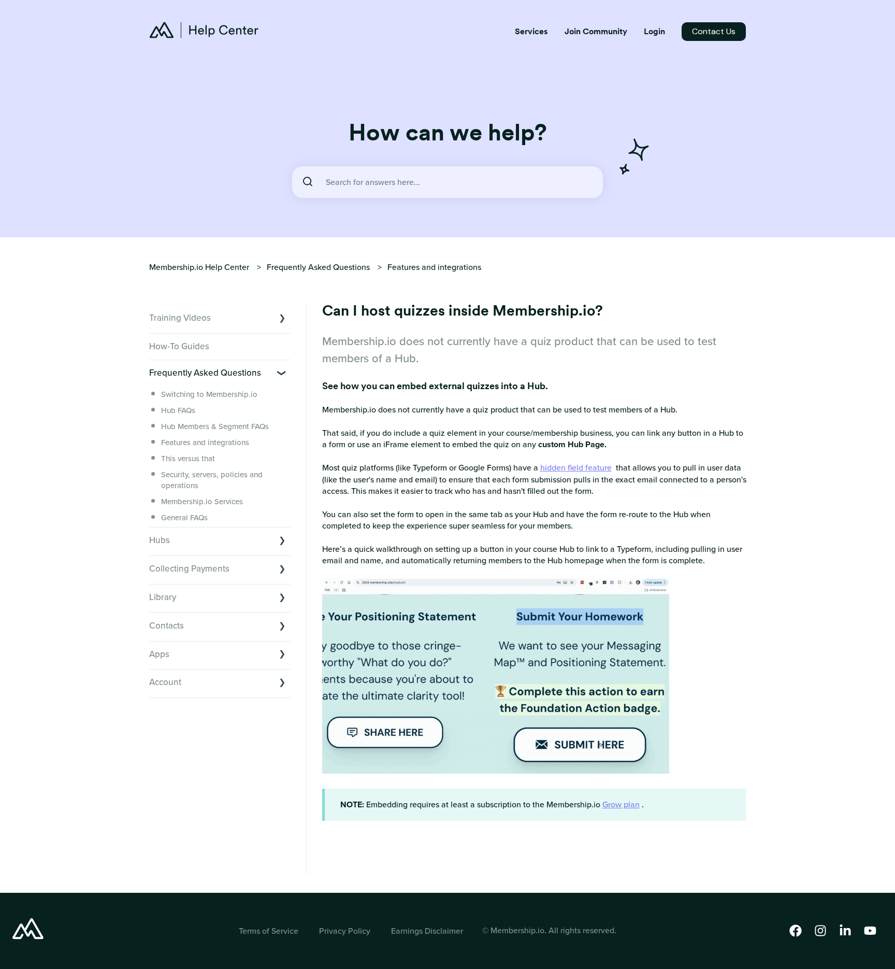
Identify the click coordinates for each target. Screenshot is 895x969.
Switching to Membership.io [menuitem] (209, 394)
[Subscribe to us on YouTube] (870, 930)
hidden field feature (576, 468)
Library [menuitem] (162, 597)
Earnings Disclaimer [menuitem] (427, 931)
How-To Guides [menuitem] (179, 346)
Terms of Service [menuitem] (268, 931)
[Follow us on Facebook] (795, 930)
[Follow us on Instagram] (820, 930)
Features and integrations (434, 267)
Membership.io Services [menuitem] (202, 501)
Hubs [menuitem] (159, 540)
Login (654, 31)
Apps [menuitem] (159, 654)
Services (531, 31)
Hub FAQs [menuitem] (178, 410)
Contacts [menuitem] (166, 625)
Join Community (596, 31)
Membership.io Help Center (199, 267)
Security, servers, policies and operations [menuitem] (212, 480)
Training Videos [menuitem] (180, 317)
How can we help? (448, 132)
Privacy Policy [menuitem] (344, 931)
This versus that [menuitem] (188, 458)
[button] (282, 316)
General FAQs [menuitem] (184, 517)
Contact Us (713, 31)
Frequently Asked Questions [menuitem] (205, 372)
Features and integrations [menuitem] (205, 442)
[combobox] (447, 182)
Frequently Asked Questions (318, 267)
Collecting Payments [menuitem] (189, 568)
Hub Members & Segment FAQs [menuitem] (215, 426)
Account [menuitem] (165, 682)
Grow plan (621, 804)
